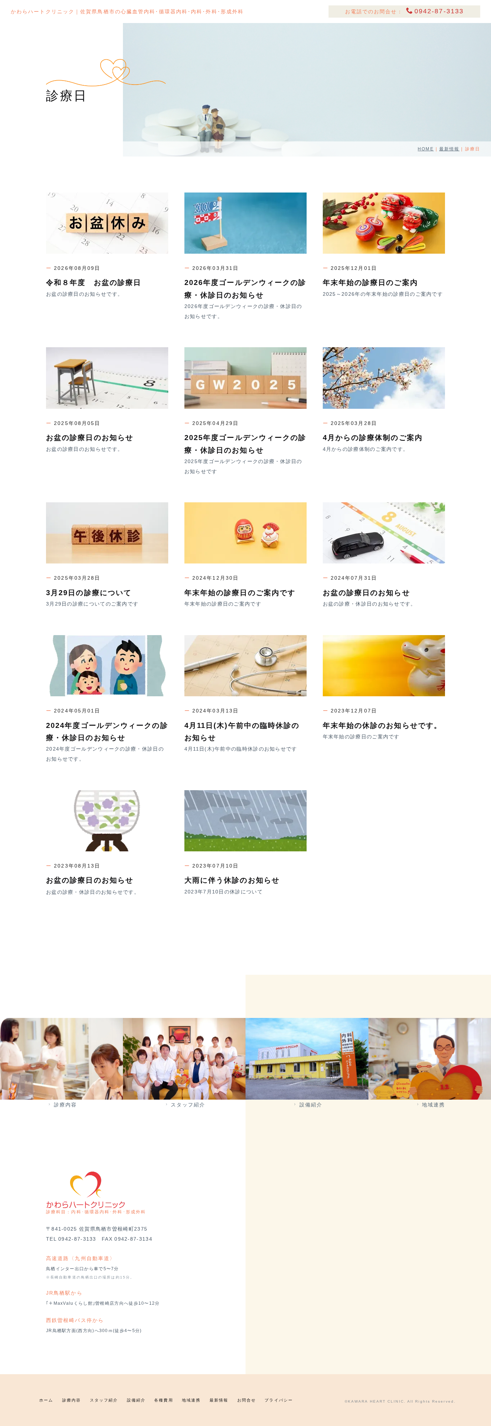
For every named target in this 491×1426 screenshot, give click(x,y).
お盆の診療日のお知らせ (89, 438)
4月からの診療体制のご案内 (373, 438)
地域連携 (433, 1105)
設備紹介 (310, 1105)
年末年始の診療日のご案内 (370, 282)
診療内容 (65, 1105)
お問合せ (246, 1400)
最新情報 (449, 148)
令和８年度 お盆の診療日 (93, 282)
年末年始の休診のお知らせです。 (382, 725)
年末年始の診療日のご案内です (239, 593)
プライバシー (279, 1400)
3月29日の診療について (89, 593)
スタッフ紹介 (188, 1105)
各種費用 (163, 1400)
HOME (425, 148)
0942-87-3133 (439, 11)
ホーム (46, 1400)
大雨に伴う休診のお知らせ (232, 880)
